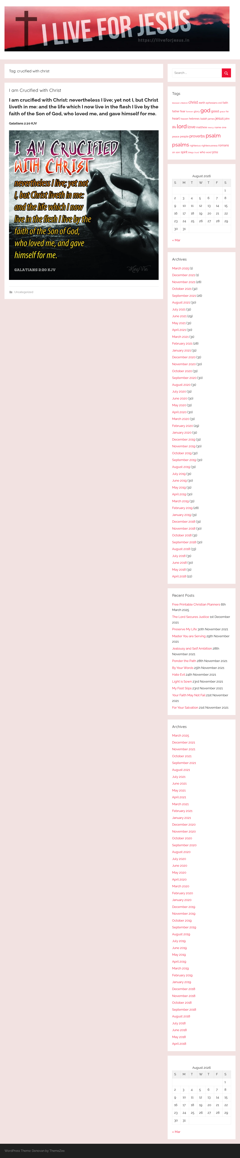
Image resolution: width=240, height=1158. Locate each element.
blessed (175, 103)
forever (189, 111)
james (211, 118)
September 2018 (184, 542)
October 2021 (181, 289)
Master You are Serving (189, 636)
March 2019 (180, 501)
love (191, 126)
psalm (213, 136)
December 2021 (183, 275)
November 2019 (183, 446)
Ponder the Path (184, 661)
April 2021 (179, 330)
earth (202, 102)
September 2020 (184, 378)
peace (175, 136)
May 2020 (179, 405)
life (174, 127)
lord (182, 126)
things (191, 152)
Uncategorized (23, 292)
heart (176, 118)
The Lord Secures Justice (190, 617)
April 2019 (179, 494)
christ (193, 102)
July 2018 (179, 556)
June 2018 (179, 562)
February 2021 (182, 343)
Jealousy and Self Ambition (192, 648)
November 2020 (184, 364)
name (217, 127)
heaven (184, 119)
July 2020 (179, 391)
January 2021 (181, 350)
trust (196, 152)
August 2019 (181, 467)
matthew (201, 127)
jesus (219, 118)
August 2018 (181, 549)
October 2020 (182, 371)
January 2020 (181, 432)
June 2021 (179, 316)
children (184, 103)
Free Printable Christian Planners (196, 604)
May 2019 (179, 487)
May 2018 (179, 569)
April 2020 (179, 412)
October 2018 (182, 535)
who (202, 152)
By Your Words (182, 668)
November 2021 (183, 282)
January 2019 (181, 515)
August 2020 (181, 385)
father (175, 111)
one (224, 127)
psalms (180, 145)
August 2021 (181, 302)
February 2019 (182, 508)
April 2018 (179, 576)
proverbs (197, 136)
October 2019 (182, 453)
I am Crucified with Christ (35, 90)
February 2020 (182, 426)
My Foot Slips (182, 688)
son (178, 152)
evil (220, 102)
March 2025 (180, 268)
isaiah (203, 118)
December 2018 (183, 521)
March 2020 (180, 419)
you (215, 152)
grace (222, 111)
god (205, 110)
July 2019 (179, 474)
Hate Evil (178, 674)
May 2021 (179, 323)
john (227, 118)
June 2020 (179, 398)
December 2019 (183, 439)
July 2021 (178, 309)
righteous (195, 145)
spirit (184, 152)
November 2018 (183, 528)
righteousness (209, 145)
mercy (211, 127)
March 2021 (180, 337)
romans (223, 145)
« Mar (176, 240)
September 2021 (184, 296)
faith (225, 102)
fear (182, 111)
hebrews (194, 118)
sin (173, 152)
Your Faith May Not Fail (188, 695)
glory (197, 111)
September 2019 (184, 460)
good (215, 111)
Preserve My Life (184, 629)
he (227, 111)
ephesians (212, 102)
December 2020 (184, 357)
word (208, 152)
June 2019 (179, 480)
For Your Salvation (185, 707)
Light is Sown (182, 681)
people (184, 136)
